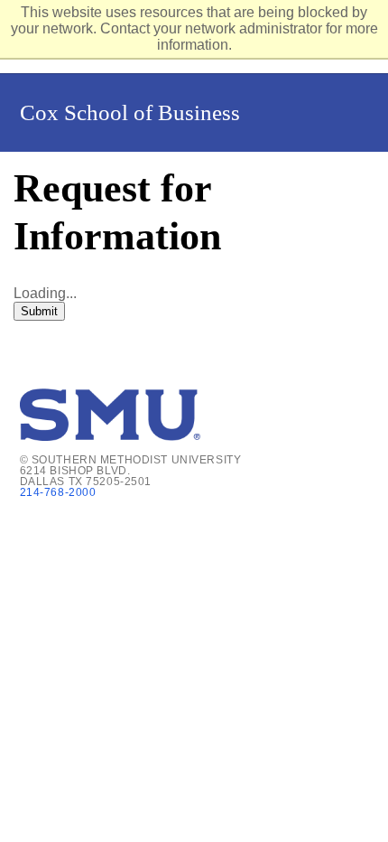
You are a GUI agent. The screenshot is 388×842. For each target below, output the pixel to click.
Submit (39, 311)
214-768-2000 (58, 492)
